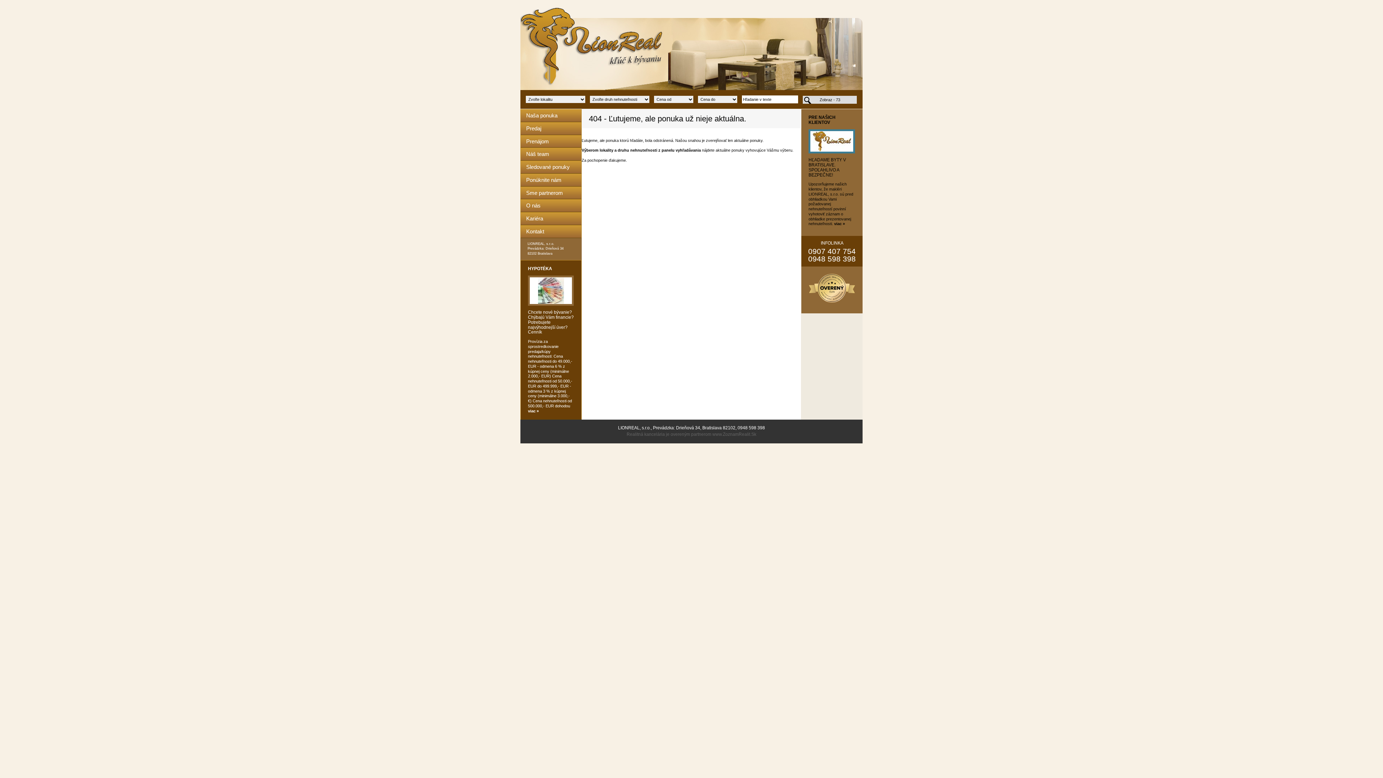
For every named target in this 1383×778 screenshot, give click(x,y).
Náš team (537, 154)
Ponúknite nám (543, 180)
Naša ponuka (542, 115)
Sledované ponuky (548, 167)
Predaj (533, 128)
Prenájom (537, 141)
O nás (533, 205)
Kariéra (534, 218)
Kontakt (535, 231)
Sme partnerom (544, 193)
